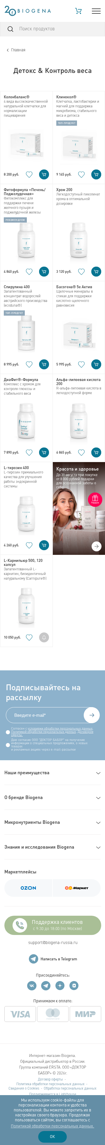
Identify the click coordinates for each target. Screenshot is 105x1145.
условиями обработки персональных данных (60, 728)
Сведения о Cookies (23, 1088)
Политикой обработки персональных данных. (52, 1126)
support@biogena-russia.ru (53, 943)
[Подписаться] (92, 715)
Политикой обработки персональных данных (43, 732)
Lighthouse (67, 1094)
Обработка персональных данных (70, 1088)
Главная (18, 50)
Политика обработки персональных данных (50, 1084)
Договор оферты (50, 1079)
